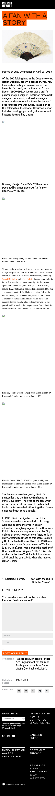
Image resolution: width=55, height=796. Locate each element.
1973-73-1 (22, 680)
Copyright (37, 750)
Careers (36, 735)
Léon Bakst (26, 279)
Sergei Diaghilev (9, 279)
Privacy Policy (8, 728)
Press (34, 738)
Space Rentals (40, 722)
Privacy (35, 753)
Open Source (11, 756)
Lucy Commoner (23, 72)
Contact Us (38, 719)
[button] (52, 4)
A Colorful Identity (13, 579)
